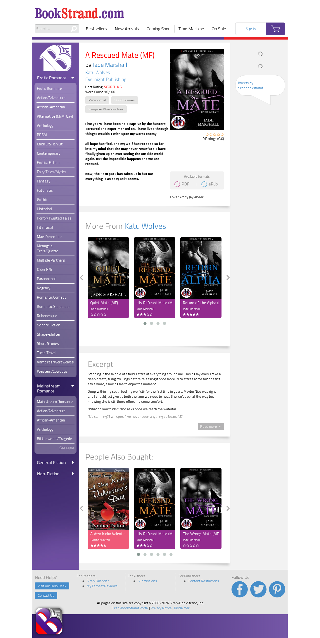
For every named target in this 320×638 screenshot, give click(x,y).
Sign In (251, 28)
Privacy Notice (161, 607)
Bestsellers (96, 28)
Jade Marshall (110, 64)
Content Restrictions (203, 580)
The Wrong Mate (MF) (201, 533)
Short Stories (124, 100)
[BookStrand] (79, 11)
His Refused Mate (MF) (154, 302)
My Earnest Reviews (102, 585)
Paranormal (97, 100)
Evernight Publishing (105, 79)
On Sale (219, 28)
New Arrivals (127, 28)
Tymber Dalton (100, 539)
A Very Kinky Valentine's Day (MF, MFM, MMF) (108, 533)
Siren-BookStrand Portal (130, 607)
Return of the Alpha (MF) (201, 302)
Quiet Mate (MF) (104, 302)
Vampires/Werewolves (106, 109)
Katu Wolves (97, 72)
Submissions (147, 580)
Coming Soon (158, 28)
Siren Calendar (98, 580)
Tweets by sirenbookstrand (250, 85)
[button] (145, 323)
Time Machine (191, 28)
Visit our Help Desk (52, 585)
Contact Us (46, 595)
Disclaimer (182, 607)
